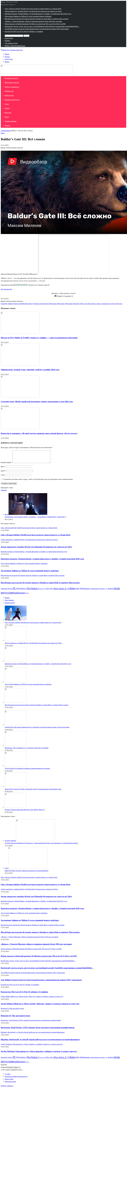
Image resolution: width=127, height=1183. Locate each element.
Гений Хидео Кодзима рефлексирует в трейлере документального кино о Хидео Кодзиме (37, 727)
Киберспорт (9, 95)
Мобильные (85, 588)
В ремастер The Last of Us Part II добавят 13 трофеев (24, 31)
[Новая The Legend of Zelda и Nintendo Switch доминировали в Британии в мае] (16, 786)
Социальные (94, 589)
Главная (4, 131)
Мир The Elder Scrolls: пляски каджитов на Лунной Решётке (26, 871)
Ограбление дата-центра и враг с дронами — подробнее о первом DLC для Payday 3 (35, 517)
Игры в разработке (12, 87)
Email (3, 471)
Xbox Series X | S (61, 588)
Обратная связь (10, 1081)
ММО (78, 589)
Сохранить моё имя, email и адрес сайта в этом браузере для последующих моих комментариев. (38, 479)
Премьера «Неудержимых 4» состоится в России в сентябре (27, 748)
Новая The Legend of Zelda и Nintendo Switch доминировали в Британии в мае (33, 789)
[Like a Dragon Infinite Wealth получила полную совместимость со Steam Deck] (16, 620)
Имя (3, 467)
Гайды (7, 108)
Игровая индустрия (12, 100)
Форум (7, 125)
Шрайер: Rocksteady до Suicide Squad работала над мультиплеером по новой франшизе (40, 1039)
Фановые (102, 588)
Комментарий (6, 462)
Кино (7, 117)
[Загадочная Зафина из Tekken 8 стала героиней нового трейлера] (16, 682)
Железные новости (12, 82)
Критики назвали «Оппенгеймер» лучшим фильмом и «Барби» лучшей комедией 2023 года (38, 14)
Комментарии (10, 603)
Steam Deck (42, 588)
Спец (7, 104)
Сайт (2, 475)
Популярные (9, 600)
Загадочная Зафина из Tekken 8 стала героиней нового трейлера (28, 16)
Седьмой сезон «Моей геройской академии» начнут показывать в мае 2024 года (37, 401)
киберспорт (19, 593)
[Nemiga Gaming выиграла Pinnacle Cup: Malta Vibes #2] (16, 807)
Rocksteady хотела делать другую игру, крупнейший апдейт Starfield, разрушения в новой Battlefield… (42, 26)
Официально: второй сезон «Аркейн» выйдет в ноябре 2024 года (30, 369)
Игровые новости (11, 78)
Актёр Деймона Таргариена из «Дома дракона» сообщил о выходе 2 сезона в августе (39, 1051)
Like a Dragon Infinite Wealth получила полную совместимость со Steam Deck (33, 9)
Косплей (8, 113)
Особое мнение (10, 121)
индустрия (7, 592)
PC (14, 588)
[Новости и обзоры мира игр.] (12, 50)
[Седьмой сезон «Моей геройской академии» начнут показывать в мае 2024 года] (20, 397)
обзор (27, 593)
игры (117, 588)
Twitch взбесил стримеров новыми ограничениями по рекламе (27, 768)
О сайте (7, 1074)
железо (110, 588)
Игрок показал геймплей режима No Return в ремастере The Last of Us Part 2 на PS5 (35, 24)
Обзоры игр (9, 91)
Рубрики (4, 1067)
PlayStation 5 (33, 588)
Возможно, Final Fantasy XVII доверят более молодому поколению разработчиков (37, 1027)
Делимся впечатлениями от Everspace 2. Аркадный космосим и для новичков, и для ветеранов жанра (41, 843)
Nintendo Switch (7, 589)
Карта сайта (9, 1079)
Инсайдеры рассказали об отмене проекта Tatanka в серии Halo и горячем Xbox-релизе (36, 19)
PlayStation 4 (21, 588)
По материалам (6, 289)
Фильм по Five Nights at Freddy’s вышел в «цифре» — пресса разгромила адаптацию (39, 338)
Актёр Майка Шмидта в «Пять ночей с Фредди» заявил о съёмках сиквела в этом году (40, 1004)
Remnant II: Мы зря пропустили (15, 1016)
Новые (7, 598)
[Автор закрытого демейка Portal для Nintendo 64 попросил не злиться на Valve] (16, 641)
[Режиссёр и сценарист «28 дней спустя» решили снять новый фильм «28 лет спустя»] (20, 429)
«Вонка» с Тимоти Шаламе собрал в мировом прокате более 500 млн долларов (33, 21)
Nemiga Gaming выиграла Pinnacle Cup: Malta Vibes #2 (25, 810)
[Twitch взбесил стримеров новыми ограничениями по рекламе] (16, 766)
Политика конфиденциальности (16, 1076)
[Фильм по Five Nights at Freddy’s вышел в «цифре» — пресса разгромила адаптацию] (20, 333)
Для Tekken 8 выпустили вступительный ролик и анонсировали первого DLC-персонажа (37, 29)
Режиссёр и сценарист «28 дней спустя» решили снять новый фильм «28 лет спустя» (39, 433)
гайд (106, 588)
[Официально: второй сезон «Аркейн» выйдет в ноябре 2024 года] (20, 365)
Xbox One (49, 589)
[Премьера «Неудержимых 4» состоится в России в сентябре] (16, 745)
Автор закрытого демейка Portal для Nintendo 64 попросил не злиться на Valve (33, 11)
